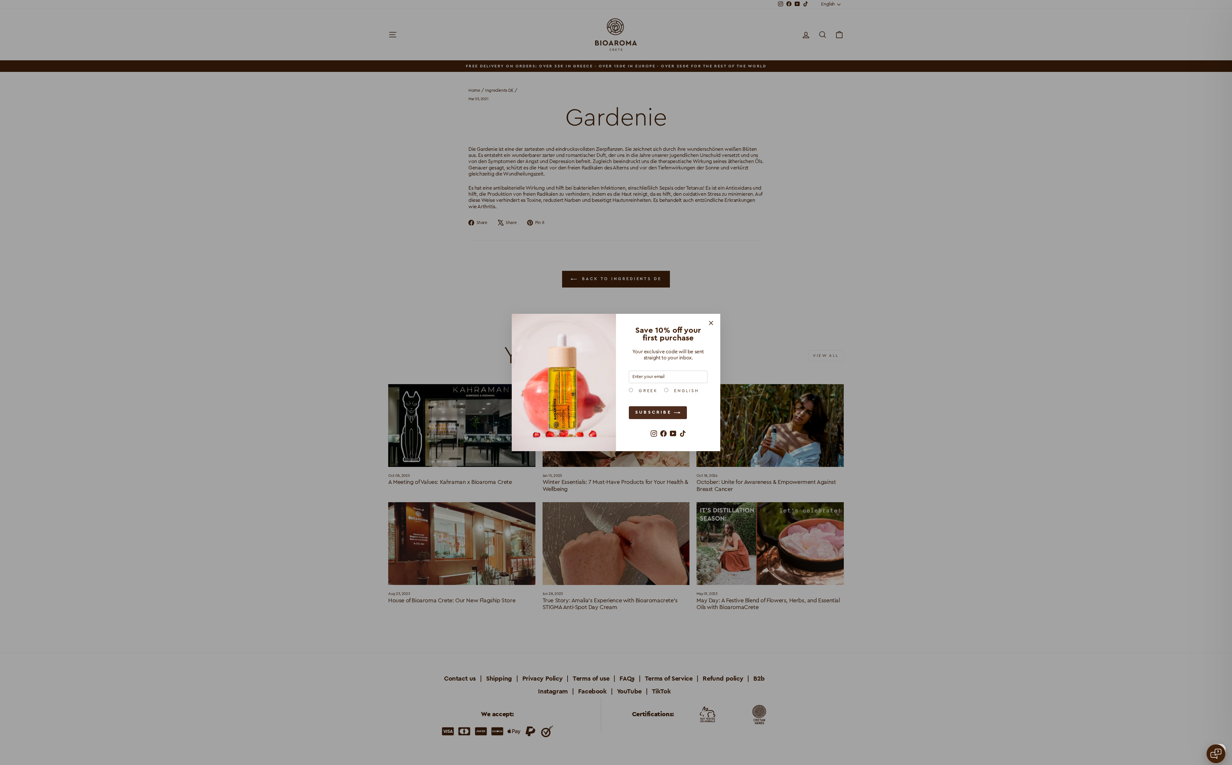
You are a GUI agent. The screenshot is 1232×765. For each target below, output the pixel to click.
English (685, 391)
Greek (647, 391)
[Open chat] (1216, 753)
